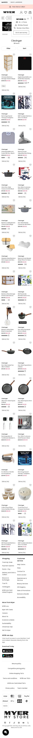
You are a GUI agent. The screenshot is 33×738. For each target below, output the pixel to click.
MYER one (5, 606)
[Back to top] (29, 734)
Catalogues (6, 587)
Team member (22, 688)
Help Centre (21, 564)
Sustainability (6, 623)
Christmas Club (7, 627)
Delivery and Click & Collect (9, 573)
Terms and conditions (10, 678)
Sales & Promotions (23, 590)
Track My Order (7, 562)
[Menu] (2, 18)
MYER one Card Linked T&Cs (16, 683)
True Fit (4, 583)
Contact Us (21, 571)
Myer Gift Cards (7, 610)
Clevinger (5, 34)
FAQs (19, 568)
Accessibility (21, 597)
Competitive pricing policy (16, 668)
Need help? (5, 732)
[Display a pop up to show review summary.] (29, 83)
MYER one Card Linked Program (7, 591)
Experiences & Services (22, 579)
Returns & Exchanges (5, 579)
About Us (5, 616)
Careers (5, 613)
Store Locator (21, 575)
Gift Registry (21, 587)
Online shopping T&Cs (16, 673)
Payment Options (8, 566)
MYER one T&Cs (25, 678)
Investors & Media (8, 620)
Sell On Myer (6, 630)
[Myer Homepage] (9, 13)
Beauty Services (22, 584)
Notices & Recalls (23, 594)
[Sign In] (21, 12)
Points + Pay (6, 569)
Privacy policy (10, 688)
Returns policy (16, 663)
